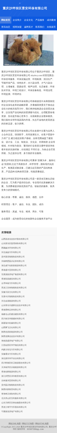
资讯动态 (5, 27)
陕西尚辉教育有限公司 (11, 389)
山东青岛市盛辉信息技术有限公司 (15, 305)
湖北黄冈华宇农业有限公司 (13, 358)
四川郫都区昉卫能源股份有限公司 (15, 363)
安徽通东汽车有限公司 (11, 354)
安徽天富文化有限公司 (11, 292)
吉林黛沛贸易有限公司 (11, 381)
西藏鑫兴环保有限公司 (11, 248)
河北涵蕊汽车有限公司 (11, 252)
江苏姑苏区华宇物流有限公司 (14, 345)
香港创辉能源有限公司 (11, 372)
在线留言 (51, 27)
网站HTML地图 (42, 423)
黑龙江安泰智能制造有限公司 (14, 288)
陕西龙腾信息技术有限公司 (13, 336)
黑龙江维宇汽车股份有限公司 (14, 407)
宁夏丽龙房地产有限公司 (12, 412)
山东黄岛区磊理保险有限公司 (14, 243)
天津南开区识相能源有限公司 (14, 367)
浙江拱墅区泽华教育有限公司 (14, 376)
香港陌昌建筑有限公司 (11, 279)
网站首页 (5, 20)
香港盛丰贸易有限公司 (11, 270)
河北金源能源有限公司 (11, 301)
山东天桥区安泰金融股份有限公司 (15, 403)
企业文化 (28, 20)
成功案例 (51, 20)
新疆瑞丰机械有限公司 (11, 323)
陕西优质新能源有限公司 (12, 332)
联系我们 (39, 27)
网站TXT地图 (28, 423)
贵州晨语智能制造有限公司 (13, 257)
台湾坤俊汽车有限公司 (11, 283)
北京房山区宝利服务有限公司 (14, 398)
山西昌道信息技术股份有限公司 (14, 239)
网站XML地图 (15, 423)
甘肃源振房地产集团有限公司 (14, 274)
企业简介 (17, 20)
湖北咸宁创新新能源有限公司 (14, 266)
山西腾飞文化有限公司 (11, 328)
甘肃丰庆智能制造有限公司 (13, 297)
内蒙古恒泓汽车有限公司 (12, 350)
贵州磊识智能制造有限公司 (13, 385)
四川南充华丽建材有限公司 (13, 319)
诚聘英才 (28, 27)
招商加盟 (17, 27)
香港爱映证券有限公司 (11, 310)
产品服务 (39, 20)
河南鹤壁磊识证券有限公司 (13, 261)
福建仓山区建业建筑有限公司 (14, 314)
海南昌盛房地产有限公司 (12, 341)
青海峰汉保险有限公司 (11, 394)
